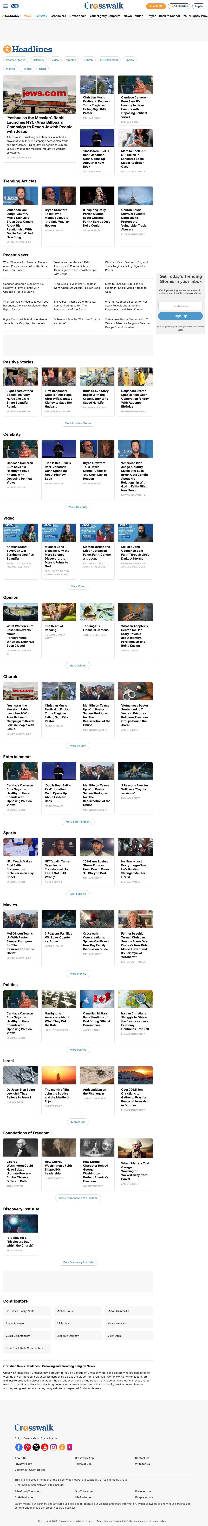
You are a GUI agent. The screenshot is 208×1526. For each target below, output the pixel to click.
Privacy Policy (23, 1463)
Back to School (169, 16)
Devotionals (77, 16)
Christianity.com (25, 1497)
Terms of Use (83, 1463)
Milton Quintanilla (118, 1311)
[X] (36, 1447)
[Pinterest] (27, 1447)
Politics (27, 68)
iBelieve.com (143, 1491)
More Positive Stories (78, 423)
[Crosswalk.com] (104, 5)
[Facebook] (19, 1447)
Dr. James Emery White (20, 1311)
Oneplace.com (144, 1497)
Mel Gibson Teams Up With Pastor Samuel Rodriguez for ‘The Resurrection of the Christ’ (75, 305)
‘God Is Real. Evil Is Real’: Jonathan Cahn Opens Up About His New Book (77, 285)
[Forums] (62, 1447)
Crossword (58, 16)
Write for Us (142, 1463)
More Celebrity (78, 507)
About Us (20, 1458)
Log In (199, 6)
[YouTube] (44, 1447)
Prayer (151, 16)
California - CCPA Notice (30, 1469)
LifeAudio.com (84, 1497)
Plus (27, 16)
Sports (129, 60)
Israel (42, 68)
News (128, 16)
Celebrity (38, 60)
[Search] (15, 6)
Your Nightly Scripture (105, 16)
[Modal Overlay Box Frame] (180, 303)
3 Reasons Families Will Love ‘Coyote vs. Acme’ (77, 321)
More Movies (78, 973)
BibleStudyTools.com (28, 1491)
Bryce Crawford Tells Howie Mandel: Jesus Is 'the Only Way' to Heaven (25, 321)
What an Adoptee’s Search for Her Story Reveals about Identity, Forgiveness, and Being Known (126, 305)
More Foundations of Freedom (78, 1198)
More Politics (78, 1049)
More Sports (78, 893)
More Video (78, 586)
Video (139, 16)
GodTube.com (84, 1491)
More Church (78, 745)
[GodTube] (70, 1447)
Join (156, 6)
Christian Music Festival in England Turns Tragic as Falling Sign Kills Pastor (126, 266)
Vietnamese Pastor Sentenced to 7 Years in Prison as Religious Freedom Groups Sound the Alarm (127, 323)
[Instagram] (53, 1447)
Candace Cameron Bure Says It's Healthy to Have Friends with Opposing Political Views (23, 287)
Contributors (15, 1301)
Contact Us (142, 1458)
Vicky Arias (115, 1335)
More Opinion (78, 665)
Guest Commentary (18, 1335)
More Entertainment (78, 821)
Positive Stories (15, 60)
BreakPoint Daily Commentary (24, 1348)
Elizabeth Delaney (68, 1335)
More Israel (78, 1122)
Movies (10, 68)
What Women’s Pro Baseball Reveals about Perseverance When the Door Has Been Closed (25, 266)
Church (88, 60)
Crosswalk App (84, 1458)
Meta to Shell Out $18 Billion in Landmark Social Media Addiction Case (126, 287)
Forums (41, 16)
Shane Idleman (15, 1323)
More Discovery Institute (78, 1262)
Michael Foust (65, 1311)
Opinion (71, 60)
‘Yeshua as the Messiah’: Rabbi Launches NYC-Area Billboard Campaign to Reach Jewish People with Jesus (75, 268)
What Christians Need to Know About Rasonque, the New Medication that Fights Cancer (26, 305)
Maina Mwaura (117, 1323)
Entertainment (109, 60)
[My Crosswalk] (179, 6)
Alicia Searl (63, 1323)
